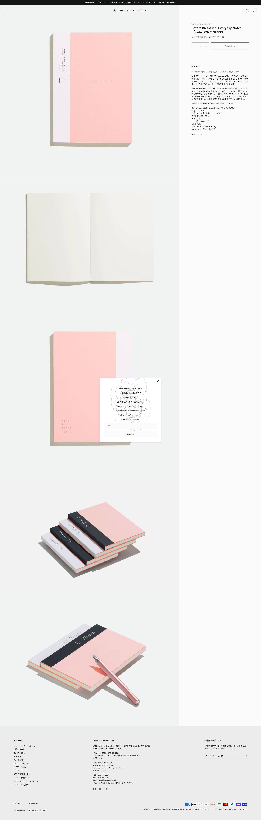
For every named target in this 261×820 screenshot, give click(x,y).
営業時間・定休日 (178, 809)
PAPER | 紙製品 (20, 767)
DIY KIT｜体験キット (22, 778)
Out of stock (230, 46)
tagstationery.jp (110, 780)
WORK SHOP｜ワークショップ (26, 781)
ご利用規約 (146, 809)
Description (196, 66)
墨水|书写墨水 (19, 753)
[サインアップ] (246, 756)
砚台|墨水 (17, 756)
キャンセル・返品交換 (193, 809)
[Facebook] (94, 789)
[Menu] (6, 10)
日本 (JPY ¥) (18, 803)
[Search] (248, 11)
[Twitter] (106, 789)
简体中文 (32, 803)
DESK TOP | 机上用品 (22, 774)
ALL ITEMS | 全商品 (21, 785)
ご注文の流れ (156, 809)
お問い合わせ (242, 809)
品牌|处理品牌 (19, 749)
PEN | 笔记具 (19, 760)
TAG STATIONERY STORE (202, 24)
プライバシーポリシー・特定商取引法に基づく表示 (219, 809)
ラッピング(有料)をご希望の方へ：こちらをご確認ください (215, 72)
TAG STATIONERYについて (24, 746)
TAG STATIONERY (25, 810)
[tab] (198, 66)
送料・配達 (166, 809)
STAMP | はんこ (20, 771)
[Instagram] (100, 789)
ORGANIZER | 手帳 (21, 763)
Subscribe (130, 434)
